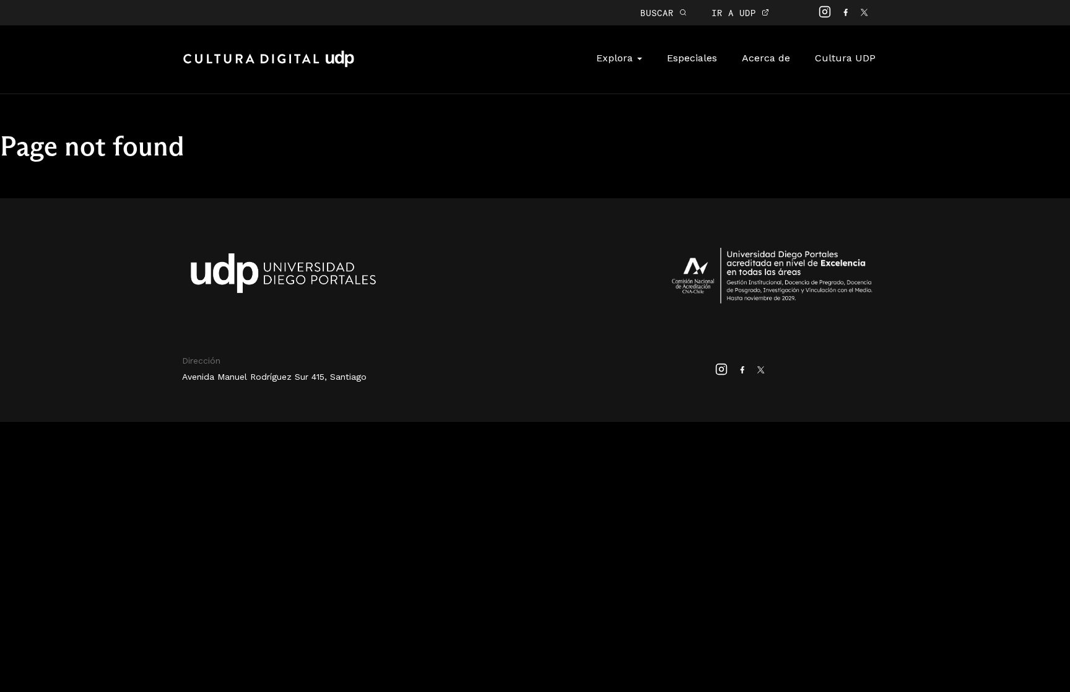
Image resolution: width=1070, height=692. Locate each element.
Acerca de (766, 58)
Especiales (692, 58)
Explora (616, 58)
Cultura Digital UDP (268, 65)
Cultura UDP (845, 58)
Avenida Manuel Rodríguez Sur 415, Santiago (274, 377)
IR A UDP (736, 12)
